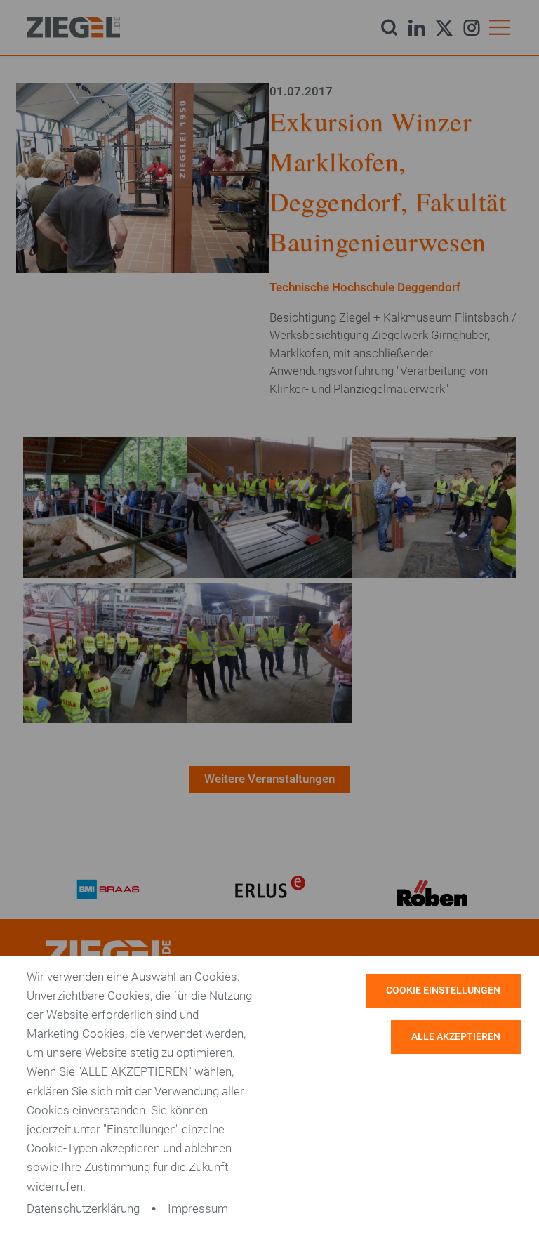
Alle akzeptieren (455, 1037)
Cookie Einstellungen (443, 990)
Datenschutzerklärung (83, 1208)
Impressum (198, 1208)
